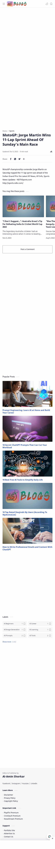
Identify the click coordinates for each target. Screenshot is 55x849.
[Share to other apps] (23, 159)
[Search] (51, 4)
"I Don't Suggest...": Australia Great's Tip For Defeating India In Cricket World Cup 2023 (22, 224)
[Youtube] (25, 783)
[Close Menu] (52, 838)
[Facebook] (6, 783)
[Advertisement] (27, 37)
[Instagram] (16, 783)
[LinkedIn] (34, 783)
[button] (47, 4)
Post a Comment (28, 249)
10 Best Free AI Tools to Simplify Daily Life (23, 479)
